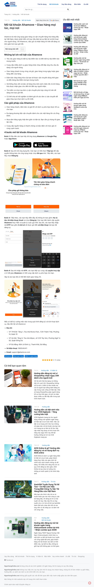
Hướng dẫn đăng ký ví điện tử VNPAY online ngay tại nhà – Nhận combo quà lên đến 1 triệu (81, 72)
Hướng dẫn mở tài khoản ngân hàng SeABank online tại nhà (80, 106)
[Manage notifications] (89, 582)
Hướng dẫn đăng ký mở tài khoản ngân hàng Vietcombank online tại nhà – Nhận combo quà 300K (46, 526)
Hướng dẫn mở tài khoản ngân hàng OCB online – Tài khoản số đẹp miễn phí (82, 60)
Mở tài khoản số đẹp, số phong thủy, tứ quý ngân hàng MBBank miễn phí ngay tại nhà (81, 94)
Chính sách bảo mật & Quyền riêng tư (17, 584)
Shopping (81, 556)
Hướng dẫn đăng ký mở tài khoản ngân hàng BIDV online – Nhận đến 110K (80, 117)
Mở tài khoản (26, 20)
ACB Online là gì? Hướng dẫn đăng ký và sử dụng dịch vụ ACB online (47, 450)
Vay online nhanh (58, 556)
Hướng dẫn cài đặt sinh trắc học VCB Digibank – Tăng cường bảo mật (46, 411)
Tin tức (53, 481)
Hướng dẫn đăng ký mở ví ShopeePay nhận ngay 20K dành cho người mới (46, 375)
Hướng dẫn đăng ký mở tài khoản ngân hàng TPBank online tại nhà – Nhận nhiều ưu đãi (81, 50)
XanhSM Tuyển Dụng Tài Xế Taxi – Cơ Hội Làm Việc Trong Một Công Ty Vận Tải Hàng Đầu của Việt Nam (46, 487)
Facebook (9, 560)
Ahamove (9, 356)
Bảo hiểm (47, 556)
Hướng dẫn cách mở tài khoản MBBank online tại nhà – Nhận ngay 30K (81, 26)
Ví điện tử (53, 370)
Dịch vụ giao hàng (31, 356)
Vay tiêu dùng (9, 556)
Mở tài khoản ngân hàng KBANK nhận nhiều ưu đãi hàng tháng (80, 83)
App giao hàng (18, 356)
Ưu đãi (67, 556)
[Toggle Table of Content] (21, 49)
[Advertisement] (76, 150)
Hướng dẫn (16, 20)
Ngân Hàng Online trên (42, 20)
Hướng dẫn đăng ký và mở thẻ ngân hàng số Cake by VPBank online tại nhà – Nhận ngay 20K (82, 129)
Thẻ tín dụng (30, 556)
